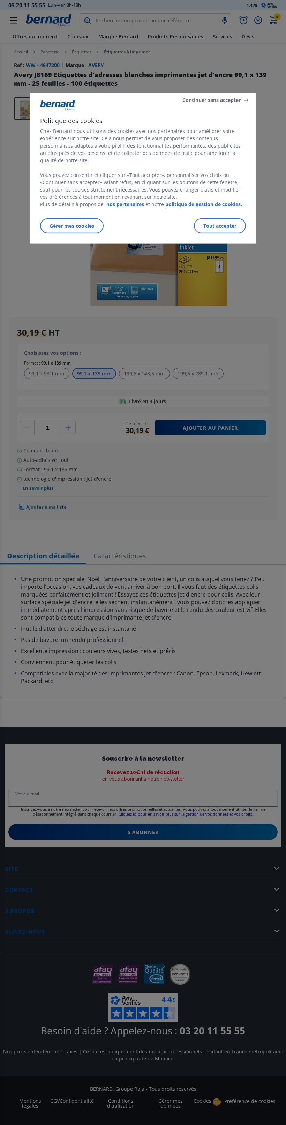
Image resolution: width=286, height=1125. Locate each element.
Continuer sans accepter (211, 100)
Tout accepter (219, 225)
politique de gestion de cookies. (203, 204)
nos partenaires (125, 204)
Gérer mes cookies (72, 225)
